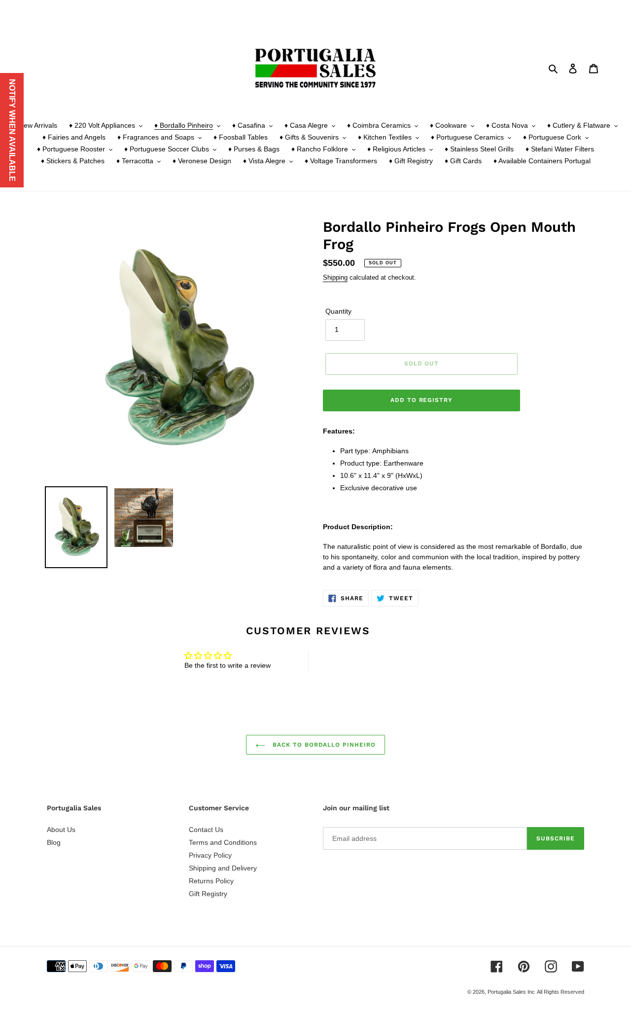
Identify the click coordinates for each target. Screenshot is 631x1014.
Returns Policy (211, 881)
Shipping (335, 277)
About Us (61, 829)
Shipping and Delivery (223, 868)
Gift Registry (208, 894)
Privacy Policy (210, 855)
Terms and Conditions (223, 842)
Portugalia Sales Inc (511, 992)
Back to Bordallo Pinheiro (323, 744)
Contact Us (206, 829)
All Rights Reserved (560, 992)
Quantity (338, 311)
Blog (54, 842)
